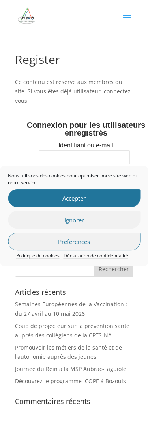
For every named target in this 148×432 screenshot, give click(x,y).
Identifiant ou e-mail (85, 145)
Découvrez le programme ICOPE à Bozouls (70, 381)
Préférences (74, 242)
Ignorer (74, 220)
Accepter (74, 198)
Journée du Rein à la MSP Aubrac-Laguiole (70, 368)
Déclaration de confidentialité (96, 255)
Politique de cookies (38, 255)
